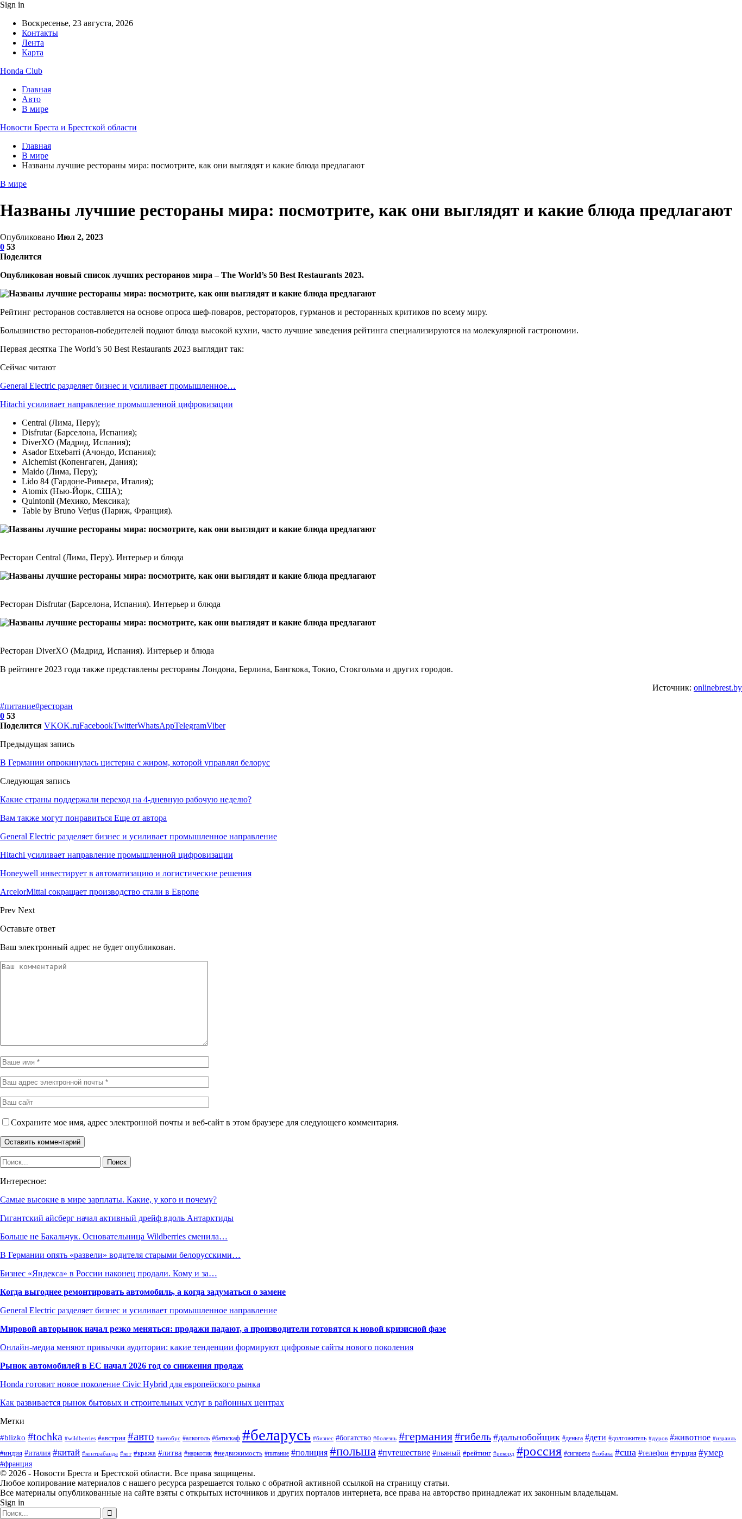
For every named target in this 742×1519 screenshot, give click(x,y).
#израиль (724, 1438)
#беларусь (276, 1435)
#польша (353, 1451)
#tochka (45, 1436)
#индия (11, 1453)
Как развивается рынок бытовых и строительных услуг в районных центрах (142, 1402)
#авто (141, 1436)
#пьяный (446, 1452)
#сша (625, 1452)
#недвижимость (238, 1453)
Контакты (40, 32)
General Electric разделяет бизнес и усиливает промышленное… (118, 385)
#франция (16, 1464)
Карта (32, 52)
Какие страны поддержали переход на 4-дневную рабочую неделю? (125, 799)
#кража (145, 1453)
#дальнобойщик (526, 1437)
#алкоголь (196, 1438)
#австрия (111, 1438)
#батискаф (226, 1438)
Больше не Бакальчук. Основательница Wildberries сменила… (114, 1236)
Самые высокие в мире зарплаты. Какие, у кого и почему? (108, 1199)
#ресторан (54, 706)
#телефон (653, 1453)
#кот (125, 1454)
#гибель (473, 1436)
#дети (595, 1437)
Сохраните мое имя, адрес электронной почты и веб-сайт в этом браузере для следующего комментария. (205, 1122)
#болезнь (385, 1438)
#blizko (13, 1437)
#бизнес (323, 1438)
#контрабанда (100, 1453)
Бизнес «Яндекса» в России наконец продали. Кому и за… (108, 1273)
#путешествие (404, 1452)
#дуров (658, 1438)
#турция (683, 1453)
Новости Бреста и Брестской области (68, 127)
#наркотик (198, 1453)
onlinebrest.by (718, 687)
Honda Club (21, 70)
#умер (711, 1452)
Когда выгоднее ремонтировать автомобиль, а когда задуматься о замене (143, 1291)
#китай (66, 1452)
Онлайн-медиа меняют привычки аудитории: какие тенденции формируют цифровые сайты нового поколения (206, 1347)
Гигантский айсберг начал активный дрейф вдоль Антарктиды (117, 1218)
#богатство (353, 1438)
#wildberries (80, 1438)
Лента (33, 42)
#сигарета (577, 1453)
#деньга (572, 1438)
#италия (37, 1452)
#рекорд (503, 1453)
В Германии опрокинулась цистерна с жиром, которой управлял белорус (135, 762)
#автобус (168, 1438)
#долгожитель (627, 1438)
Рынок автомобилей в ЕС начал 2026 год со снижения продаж (121, 1365)
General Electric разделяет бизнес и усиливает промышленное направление (138, 1310)
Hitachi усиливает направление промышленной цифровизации (116, 404)
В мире (35, 108)
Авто (31, 99)
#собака (602, 1454)
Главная (36, 89)
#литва (170, 1452)
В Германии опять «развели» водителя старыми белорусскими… (120, 1254)
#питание (17, 706)
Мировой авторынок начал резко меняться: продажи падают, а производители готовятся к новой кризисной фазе (223, 1328)
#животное (690, 1437)
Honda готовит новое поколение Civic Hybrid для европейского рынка (130, 1384)
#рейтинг (477, 1453)
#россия (539, 1451)
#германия (425, 1436)
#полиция (309, 1452)
